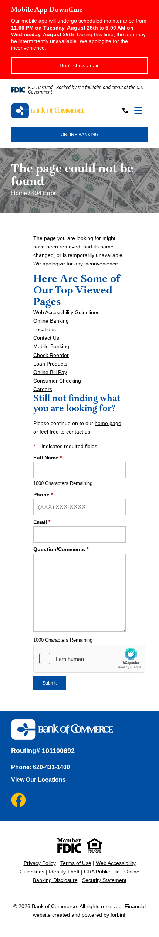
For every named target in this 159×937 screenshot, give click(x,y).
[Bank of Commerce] (48, 111)
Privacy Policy (40, 863)
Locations (44, 329)
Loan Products (50, 364)
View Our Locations (38, 780)
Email (41, 522)
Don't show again (80, 65)
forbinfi (118, 915)
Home (19, 193)
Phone (43, 495)
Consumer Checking (57, 381)
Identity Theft (64, 872)
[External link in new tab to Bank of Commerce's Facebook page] (18, 800)
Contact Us (46, 338)
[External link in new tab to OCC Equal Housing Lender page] (94, 845)
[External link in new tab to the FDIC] (69, 845)
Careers (42, 389)
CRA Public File (102, 872)
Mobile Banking (51, 346)
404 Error (43, 193)
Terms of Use (75, 863)
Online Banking (51, 321)
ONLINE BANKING (79, 134)
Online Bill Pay (50, 372)
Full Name (47, 458)
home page (108, 423)
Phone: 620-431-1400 (40, 767)
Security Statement (104, 880)
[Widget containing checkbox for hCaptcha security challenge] (89, 659)
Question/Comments (60, 549)
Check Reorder (51, 355)
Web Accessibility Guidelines (66, 312)
